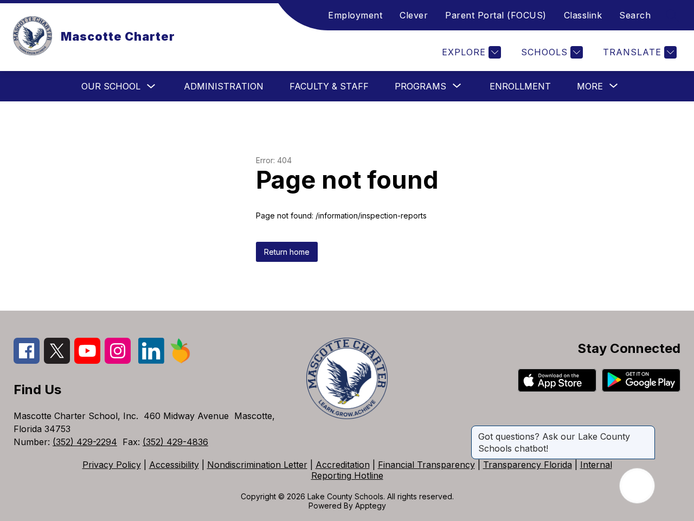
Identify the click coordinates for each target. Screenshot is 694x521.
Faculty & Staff (329, 86)
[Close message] (646, 431)
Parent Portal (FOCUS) (496, 15)
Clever (414, 15)
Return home (287, 251)
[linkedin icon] (151, 360)
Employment (355, 15)
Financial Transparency (426, 464)
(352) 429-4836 (175, 441)
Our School (110, 86)
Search (635, 15)
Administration (224, 86)
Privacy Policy (111, 464)
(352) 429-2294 (85, 441)
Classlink (583, 15)
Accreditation (343, 464)
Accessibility (174, 464)
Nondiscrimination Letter (257, 464)
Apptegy (370, 505)
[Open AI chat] (637, 486)
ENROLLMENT (520, 86)
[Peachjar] (181, 360)
